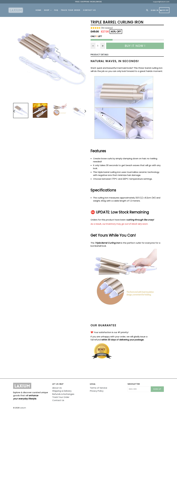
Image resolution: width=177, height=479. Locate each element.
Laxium (23, 407)
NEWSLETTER (134, 384)
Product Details (99, 54)
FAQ (56, 10)
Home (38, 10)
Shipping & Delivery (61, 390)
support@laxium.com (161, 2)
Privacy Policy (96, 390)
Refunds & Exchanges (63, 394)
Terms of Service (98, 387)
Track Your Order (70, 10)
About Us (57, 387)
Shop (47, 10)
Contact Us (89, 10)
